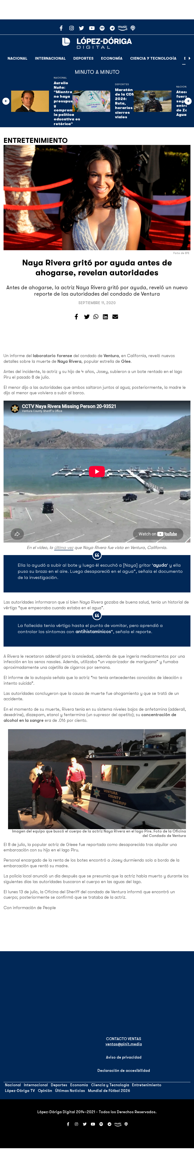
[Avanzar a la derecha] (189, 58)
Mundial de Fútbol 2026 (109, 1091)
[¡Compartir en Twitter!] (87, 317)
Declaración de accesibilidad (123, 1071)
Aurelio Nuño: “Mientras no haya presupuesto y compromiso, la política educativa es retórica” (67, 103)
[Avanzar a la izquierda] (5, 101)
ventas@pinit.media (124, 1044)
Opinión (45, 1091)
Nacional (17, 58)
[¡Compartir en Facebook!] (76, 317)
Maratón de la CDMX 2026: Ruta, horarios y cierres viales (126, 103)
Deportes (83, 58)
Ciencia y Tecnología (153, 58)
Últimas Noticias (70, 1091)
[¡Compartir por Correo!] (115, 317)
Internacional (50, 58)
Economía (112, 58)
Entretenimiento (36, 140)
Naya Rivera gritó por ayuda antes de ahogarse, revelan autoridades (97, 267)
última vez (63, 547)
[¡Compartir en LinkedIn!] (105, 317)
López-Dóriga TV (20, 1091)
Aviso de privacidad (123, 1057)
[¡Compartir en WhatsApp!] (95, 317)
